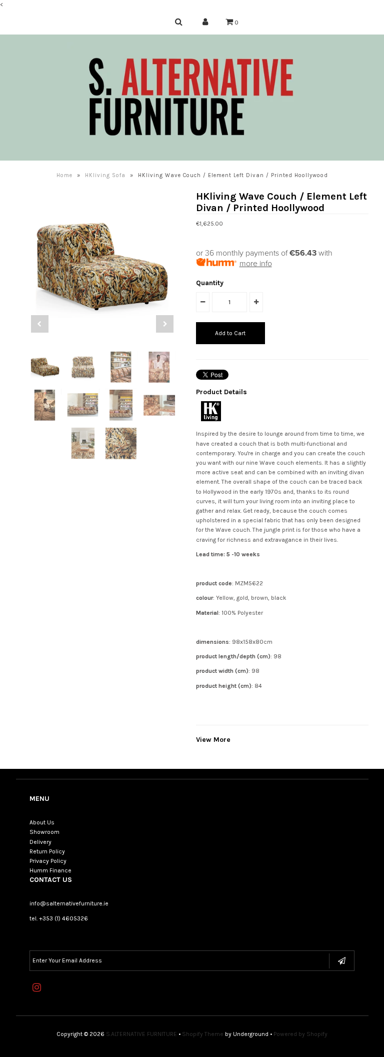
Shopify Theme (203, 1033)
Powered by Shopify (301, 1033)
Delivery (41, 841)
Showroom (45, 831)
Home (64, 175)
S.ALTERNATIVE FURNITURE (141, 1033)
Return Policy (47, 851)
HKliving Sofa (105, 175)
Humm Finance (51, 870)
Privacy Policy (48, 860)
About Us (42, 822)
